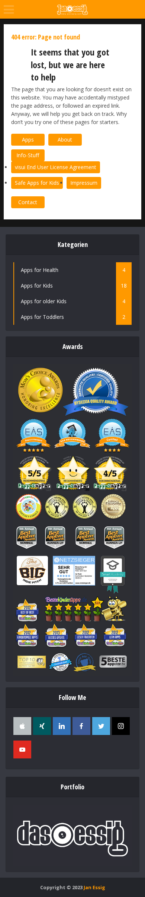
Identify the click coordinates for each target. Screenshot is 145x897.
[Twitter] (101, 726)
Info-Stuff (27, 155)
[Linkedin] (62, 726)
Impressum (83, 182)
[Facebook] (81, 726)
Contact (27, 202)
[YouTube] (22, 749)
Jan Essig (94, 887)
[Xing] (42, 726)
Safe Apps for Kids (37, 182)
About (65, 139)
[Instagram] (121, 726)
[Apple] (22, 726)
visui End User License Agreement (55, 167)
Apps (28, 139)
